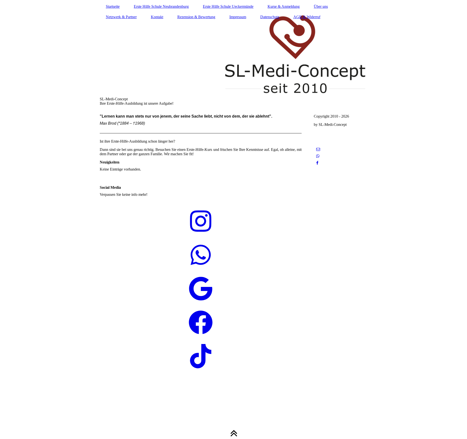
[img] (233, 54)
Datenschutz (269, 17)
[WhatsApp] (318, 156)
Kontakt (157, 17)
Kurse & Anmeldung (284, 6)
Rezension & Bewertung (196, 17)
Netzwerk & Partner (121, 17)
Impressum (237, 17)
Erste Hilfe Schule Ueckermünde (228, 6)
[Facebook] (317, 163)
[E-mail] (318, 149)
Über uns (321, 6)
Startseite (113, 6)
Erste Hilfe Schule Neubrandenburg (161, 6)
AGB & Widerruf (306, 17)
